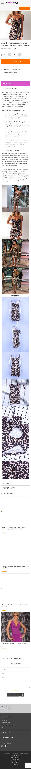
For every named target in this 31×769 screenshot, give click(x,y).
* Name (4, 669)
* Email (4, 673)
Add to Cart (16, 62)
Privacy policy (6, 722)
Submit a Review (13, 695)
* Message (5, 678)
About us (4, 720)
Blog (3, 727)
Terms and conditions (8, 725)
